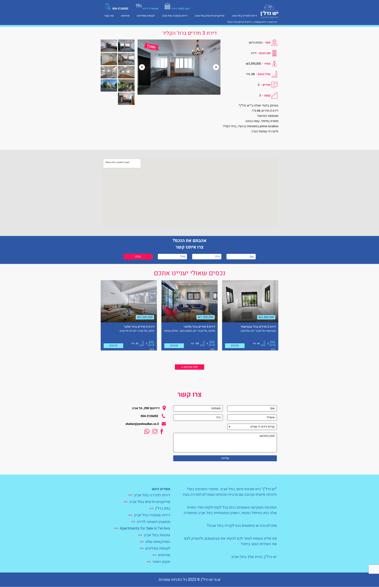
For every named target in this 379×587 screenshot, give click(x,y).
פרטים (235, 345)
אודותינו (125, 15)
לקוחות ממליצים (146, 15)
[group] (179, 67)
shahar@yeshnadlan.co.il (142, 424)
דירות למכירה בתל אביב (244, 15)
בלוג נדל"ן (162, 508)
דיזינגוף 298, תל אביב (146, 408)
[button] (142, 67)
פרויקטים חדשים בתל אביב (209, 15)
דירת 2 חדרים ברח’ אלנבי (139, 327)
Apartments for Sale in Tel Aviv (145, 528)
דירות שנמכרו (259, 22)
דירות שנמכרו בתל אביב (175, 15)
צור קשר (109, 15)
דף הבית (273, 22)
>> (130, 495)
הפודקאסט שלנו (157, 542)
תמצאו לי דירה (150, 9)
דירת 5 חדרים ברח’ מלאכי (199, 327)
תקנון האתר (161, 562)
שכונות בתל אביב (157, 535)
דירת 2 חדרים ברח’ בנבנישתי (258, 327)
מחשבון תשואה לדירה (153, 522)
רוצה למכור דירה (181, 9)
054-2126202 (120, 9)
